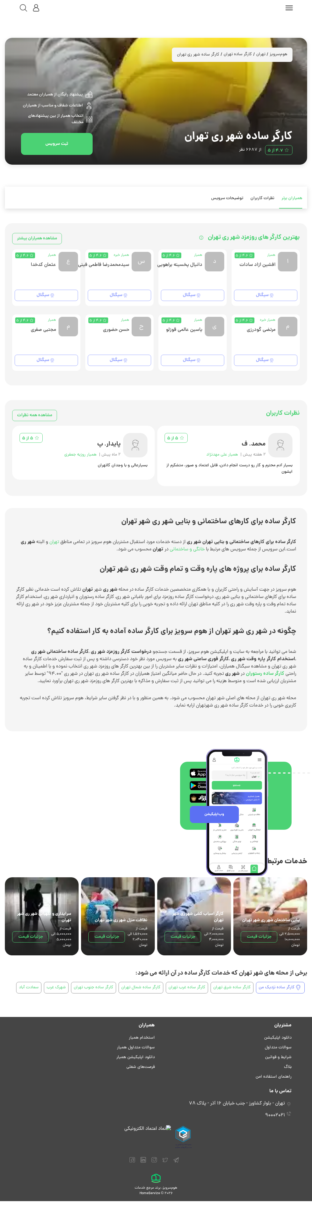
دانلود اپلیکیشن (278, 1038)
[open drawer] (289, 8)
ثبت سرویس (56, 144)
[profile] (36, 8)
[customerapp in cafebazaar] (204, 798)
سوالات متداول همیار (136, 1047)
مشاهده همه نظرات (34, 415)
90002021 (275, 1115)
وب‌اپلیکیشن (214, 814)
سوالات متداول (278, 1047)
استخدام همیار (142, 1038)
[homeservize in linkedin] (143, 1162)
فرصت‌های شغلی (140, 1067)
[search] (23, 7)
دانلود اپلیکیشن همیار (135, 1057)
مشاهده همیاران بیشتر (37, 238)
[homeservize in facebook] (132, 1162)
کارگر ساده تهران (238, 54)
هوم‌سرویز (278, 54)
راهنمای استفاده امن (274, 1077)
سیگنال (262, 295)
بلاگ (288, 1067)
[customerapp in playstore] (204, 785)
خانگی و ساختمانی (187, 549)
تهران (260, 54)
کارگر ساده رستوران (265, 674)
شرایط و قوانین (278, 1057)
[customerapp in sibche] (204, 773)
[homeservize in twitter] (165, 1162)
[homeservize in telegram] (176, 1162)
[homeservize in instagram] (154, 1162)
